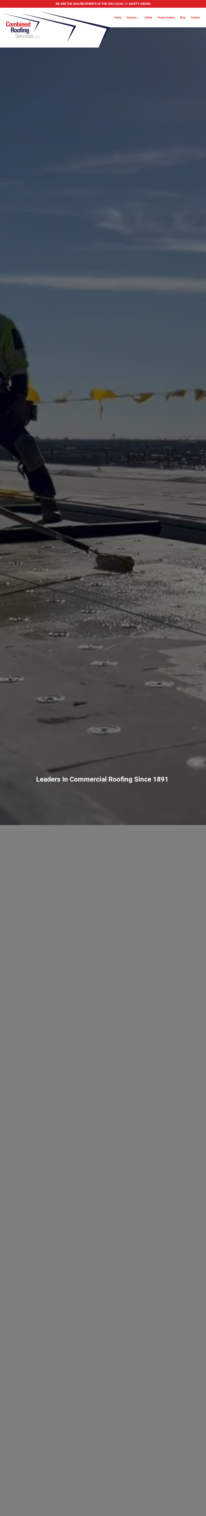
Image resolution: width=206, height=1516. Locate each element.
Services (132, 17)
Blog (182, 17)
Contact (195, 17)
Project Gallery (166, 17)
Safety (148, 17)
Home (117, 17)
